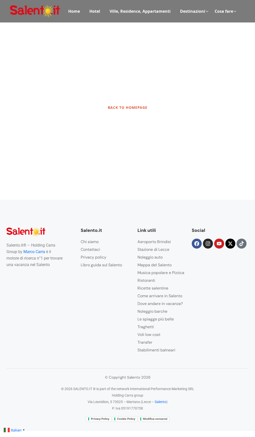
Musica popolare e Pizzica (160, 272)
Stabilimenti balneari (156, 350)
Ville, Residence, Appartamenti (140, 11)
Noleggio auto (150, 257)
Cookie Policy (126, 419)
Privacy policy (93, 257)
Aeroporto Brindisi (154, 241)
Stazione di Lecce (153, 249)
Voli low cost (148, 334)
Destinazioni (192, 11)
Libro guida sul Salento (101, 265)
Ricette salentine (152, 288)
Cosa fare (224, 11)
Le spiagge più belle (155, 319)
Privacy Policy (100, 419)
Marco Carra (34, 251)
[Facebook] (197, 244)
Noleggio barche (152, 311)
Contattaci (90, 249)
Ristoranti (146, 280)
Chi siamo (90, 241)
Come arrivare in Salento (159, 295)
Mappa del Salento (154, 265)
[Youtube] (219, 244)
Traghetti (145, 326)
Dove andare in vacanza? (160, 303)
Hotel (94, 11)
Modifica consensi (155, 419)
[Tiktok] (242, 244)
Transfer (144, 342)
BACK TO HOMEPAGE (127, 107)
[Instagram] (208, 244)
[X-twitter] (230, 244)
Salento (160, 402)
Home (74, 11)
